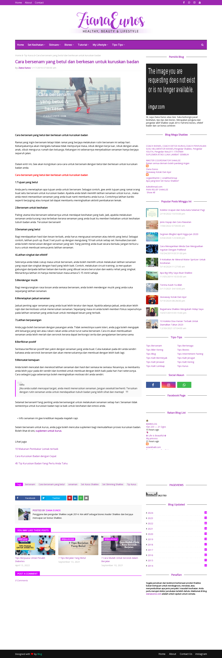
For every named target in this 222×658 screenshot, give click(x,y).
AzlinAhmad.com (154, 186)
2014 (177, 565)
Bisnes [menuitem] (68, 44)
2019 (177, 539)
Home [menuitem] (20, 44)
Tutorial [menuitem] (82, 44)
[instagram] (194, 2)
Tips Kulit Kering (185, 361)
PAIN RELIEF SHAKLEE (157, 189)
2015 (177, 560)
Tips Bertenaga (185, 345)
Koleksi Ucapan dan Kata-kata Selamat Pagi (182, 209)
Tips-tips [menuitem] (117, 44)
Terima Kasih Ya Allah (171, 284)
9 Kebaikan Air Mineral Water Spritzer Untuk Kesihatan (182, 261)
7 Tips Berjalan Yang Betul (72, 557)
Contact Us (186, 654)
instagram (201, 654)
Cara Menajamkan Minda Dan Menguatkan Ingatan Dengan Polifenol (181, 248)
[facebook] (184, 2)
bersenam (30, 484)
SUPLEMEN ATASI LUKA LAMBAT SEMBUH (167, 154)
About (28, 2)
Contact (39, 2)
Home (18, 2)
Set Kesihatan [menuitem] (35, 44)
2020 (177, 533)
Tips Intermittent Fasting (190, 353)
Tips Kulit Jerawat (155, 361)
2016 (177, 555)
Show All (151, 192)
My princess (152, 438)
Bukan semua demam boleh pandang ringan (167, 163)
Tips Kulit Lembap (155, 365)
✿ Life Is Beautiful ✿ (156, 435)
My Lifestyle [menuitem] (99, 44)
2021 (177, 528)
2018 (177, 544)
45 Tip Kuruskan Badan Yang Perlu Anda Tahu (41, 463)
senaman (72, 484)
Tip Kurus (29, 55)
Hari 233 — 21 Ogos (156, 426)
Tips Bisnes (183, 349)
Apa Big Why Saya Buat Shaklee (176, 272)
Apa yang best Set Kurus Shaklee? (162, 180)
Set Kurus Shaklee (90, 484)
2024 (177, 512)
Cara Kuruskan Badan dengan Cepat (35, 456)
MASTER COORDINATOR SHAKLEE (163, 160)
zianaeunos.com (153, 593)
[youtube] (200, 2)
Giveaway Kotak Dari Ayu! (158, 172)
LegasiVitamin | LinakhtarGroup (161, 177)
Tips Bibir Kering (154, 349)
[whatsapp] (189, 2)
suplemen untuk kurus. (49, 430)
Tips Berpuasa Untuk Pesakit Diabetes (30, 559)
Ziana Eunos (24, 67)
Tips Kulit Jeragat (186, 357)
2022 (177, 523)
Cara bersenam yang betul (51, 484)
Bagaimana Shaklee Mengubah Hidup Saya (181, 308)
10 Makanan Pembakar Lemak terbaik (36, 449)
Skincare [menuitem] (54, 44)
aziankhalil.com (153, 447)
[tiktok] (200, 385)
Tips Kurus (182, 365)
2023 (177, 518)
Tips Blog (151, 353)
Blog (39, 653)
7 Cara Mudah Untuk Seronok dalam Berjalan (119, 559)
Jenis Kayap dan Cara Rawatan (175, 221)
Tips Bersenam (154, 345)
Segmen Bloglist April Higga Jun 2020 (179, 234)
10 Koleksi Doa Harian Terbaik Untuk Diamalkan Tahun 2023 (179, 323)
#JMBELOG (151, 423)
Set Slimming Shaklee (112, 484)
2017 (177, 549)
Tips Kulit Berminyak (156, 357)
